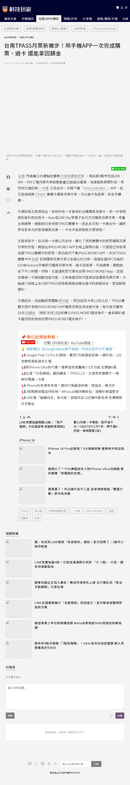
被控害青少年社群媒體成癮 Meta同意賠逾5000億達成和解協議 (78, 625)
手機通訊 (27, 18)
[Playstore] (48, 763)
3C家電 (87, 18)
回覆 (119, 715)
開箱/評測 (70, 18)
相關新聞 (12, 533)
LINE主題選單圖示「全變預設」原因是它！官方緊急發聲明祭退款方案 (78, 605)
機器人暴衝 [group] (59, 28)
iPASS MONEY (94, 511)
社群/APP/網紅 (49, 18)
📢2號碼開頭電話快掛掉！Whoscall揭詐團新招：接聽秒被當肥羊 (70, 391)
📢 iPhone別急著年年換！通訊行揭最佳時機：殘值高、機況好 (68, 385)
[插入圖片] (111, 716)
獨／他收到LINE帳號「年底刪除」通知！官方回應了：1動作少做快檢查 (79, 544)
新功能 (38, 511)
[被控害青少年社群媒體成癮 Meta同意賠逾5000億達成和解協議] (18, 629)
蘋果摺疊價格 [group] (35, 28)
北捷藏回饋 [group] (11, 28)
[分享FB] (8, 177)
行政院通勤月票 (57, 511)
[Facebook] (29, 763)
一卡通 (76, 511)
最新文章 (10, 18)
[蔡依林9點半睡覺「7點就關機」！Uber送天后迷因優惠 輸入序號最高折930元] (18, 649)
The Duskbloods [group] (104, 28)
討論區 (10, 667)
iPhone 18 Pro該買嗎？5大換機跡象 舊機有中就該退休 (86, 450)
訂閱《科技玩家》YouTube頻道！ (69, 342)
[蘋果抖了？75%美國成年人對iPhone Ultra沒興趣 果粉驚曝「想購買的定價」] (32, 475)
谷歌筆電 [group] (80, 28)
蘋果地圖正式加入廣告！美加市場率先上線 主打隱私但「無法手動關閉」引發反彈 (78, 584)
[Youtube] (117, 8)
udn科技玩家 (10, 37)
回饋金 (24, 518)
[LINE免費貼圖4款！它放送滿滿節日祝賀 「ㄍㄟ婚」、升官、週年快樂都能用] (18, 568)
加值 (111, 511)
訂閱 (96, 764)
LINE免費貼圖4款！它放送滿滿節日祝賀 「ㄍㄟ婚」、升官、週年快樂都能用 (79, 564)
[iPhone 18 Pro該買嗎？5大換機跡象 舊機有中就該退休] (32, 454)
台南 (36, 518)
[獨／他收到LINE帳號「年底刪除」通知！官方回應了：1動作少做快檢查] (18, 548)
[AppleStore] (55, 763)
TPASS (25, 511)
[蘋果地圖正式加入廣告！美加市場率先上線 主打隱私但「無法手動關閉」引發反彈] (18, 588)
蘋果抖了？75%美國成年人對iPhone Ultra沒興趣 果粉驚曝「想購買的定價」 (86, 471)
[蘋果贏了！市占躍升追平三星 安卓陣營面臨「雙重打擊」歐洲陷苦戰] (32, 495)
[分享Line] (8, 189)
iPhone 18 (27, 440)
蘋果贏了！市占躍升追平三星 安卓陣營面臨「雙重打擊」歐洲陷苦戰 (85, 491)
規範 (10, 715)
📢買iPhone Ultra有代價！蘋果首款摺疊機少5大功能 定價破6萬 (68, 367)
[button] (122, 8)
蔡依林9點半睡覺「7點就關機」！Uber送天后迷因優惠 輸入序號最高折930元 (79, 645)
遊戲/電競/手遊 (107, 18)
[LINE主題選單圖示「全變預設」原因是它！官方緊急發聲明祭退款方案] (18, 609)
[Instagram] (35, 763)
